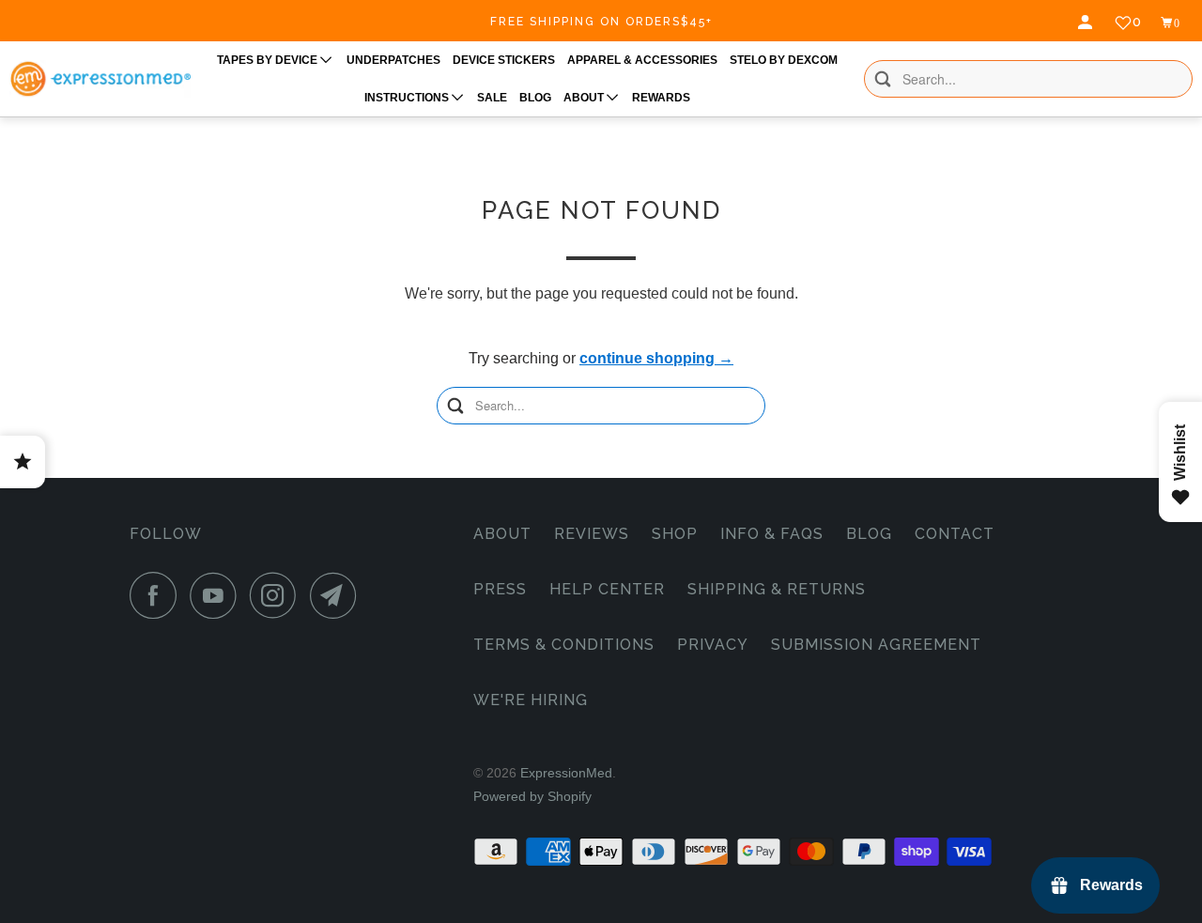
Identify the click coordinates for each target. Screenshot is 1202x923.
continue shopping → (656, 358)
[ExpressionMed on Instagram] (278, 595)
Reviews (591, 534)
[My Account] (1087, 22)
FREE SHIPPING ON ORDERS (601, 21)
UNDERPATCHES (393, 60)
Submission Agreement (876, 645)
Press (500, 589)
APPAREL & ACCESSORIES (642, 60)
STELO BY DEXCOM (784, 60)
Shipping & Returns (776, 589)
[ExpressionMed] (100, 79)
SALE (492, 97)
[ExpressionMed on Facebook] (158, 595)
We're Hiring (530, 700)
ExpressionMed (566, 772)
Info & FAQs (772, 534)
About (502, 534)
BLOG (535, 97)
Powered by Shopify (532, 796)
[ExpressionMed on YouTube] (218, 595)
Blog (869, 534)
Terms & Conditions (564, 645)
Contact (954, 534)
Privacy (712, 645)
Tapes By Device (268, 60)
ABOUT (585, 97)
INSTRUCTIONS (408, 97)
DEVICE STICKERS (504, 60)
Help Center (607, 589)
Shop (675, 534)
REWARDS (661, 97)
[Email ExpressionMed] (338, 595)
